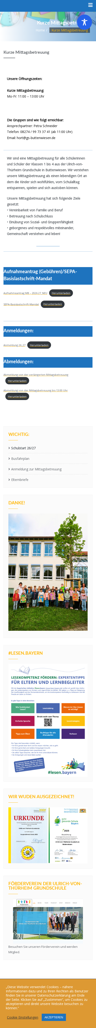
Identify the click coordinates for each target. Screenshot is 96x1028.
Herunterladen (61, 293)
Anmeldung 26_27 (14, 345)
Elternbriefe (19, 479)
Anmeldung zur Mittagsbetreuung (36, 469)
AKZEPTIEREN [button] (54, 1017)
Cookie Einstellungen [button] (22, 1017)
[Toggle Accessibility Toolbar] (84, 22)
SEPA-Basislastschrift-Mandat (21, 304)
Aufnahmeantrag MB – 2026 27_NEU (25, 293)
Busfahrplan (20, 458)
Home (40, 30)
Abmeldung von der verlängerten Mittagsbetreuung (35, 374)
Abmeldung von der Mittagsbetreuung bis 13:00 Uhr (35, 390)
